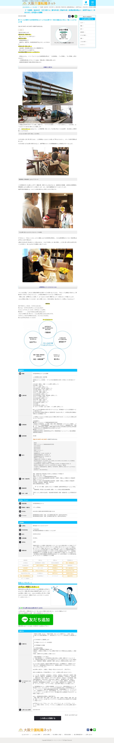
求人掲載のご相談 (57, 734)
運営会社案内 (67, 734)
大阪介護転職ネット (27, 7)
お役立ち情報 (46, 734)
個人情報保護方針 (78, 734)
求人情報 (35, 7)
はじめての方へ (25, 734)
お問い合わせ (89, 734)
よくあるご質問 (36, 734)
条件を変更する (87, 19)
